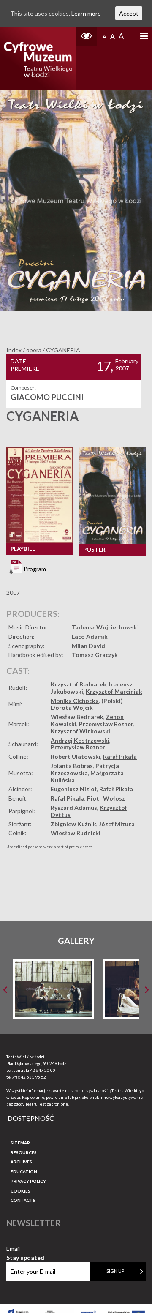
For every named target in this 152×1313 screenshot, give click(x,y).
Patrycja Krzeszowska (85, 769)
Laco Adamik (90, 636)
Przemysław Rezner (106, 723)
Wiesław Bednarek (77, 716)
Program (34, 568)
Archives (21, 1161)
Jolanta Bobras (72, 765)
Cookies (20, 1190)
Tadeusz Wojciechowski (105, 627)
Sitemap (20, 1142)
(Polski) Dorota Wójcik (87, 704)
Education (24, 1171)
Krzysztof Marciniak (114, 691)
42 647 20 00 (42, 1070)
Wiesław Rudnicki (75, 832)
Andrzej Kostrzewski (80, 740)
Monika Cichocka (75, 700)
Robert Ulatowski (75, 756)
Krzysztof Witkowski (80, 731)
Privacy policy (28, 1181)
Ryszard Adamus (74, 807)
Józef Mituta (117, 824)
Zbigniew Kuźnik (73, 824)
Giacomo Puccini (47, 397)
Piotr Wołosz (106, 798)
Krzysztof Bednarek (78, 684)
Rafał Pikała (120, 756)
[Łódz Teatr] (38, 58)
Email (25, 1249)
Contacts (23, 1200)
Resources (24, 1152)
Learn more (86, 13)
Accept (128, 13)
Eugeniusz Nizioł (74, 789)
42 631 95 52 (33, 1076)
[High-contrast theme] (86, 36)
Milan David (88, 645)
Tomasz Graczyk (95, 654)
